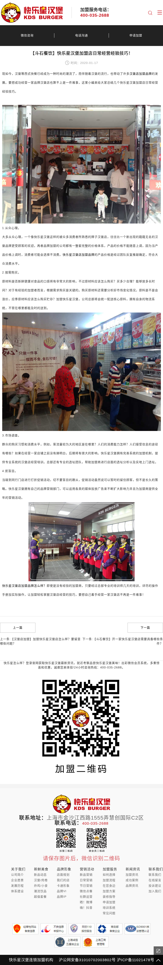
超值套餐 (40, 896)
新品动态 (40, 874)
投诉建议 (155, 885)
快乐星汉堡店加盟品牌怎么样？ (24, 585)
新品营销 (86, 874)
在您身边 (109, 885)
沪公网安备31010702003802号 (87, 960)
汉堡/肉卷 (41, 880)
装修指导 (109, 896)
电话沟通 (81, 35)
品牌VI (61, 891)
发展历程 (17, 885)
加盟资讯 (132, 874)
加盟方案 (109, 891)
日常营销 (86, 880)
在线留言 (155, 880)
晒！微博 (86, 902)
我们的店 (63, 880)
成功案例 (132, 880)
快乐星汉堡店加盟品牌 (78, 254)
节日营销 (86, 885)
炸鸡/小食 (41, 885)
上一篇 (17, 627)
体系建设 (17, 891)
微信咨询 (27, 35)
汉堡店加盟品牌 (140, 73)
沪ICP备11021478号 (135, 960)
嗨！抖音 (86, 907)
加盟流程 (109, 880)
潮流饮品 (40, 891)
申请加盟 (135, 35)
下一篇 (145, 627)
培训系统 (109, 907)
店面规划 (63, 874)
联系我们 (155, 874)
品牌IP (61, 896)
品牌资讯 (132, 885)
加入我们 (155, 891)
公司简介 (17, 874)
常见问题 (109, 913)
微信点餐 (86, 891)
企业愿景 (17, 880)
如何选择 (109, 874)
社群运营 (86, 896)
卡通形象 (63, 885)
